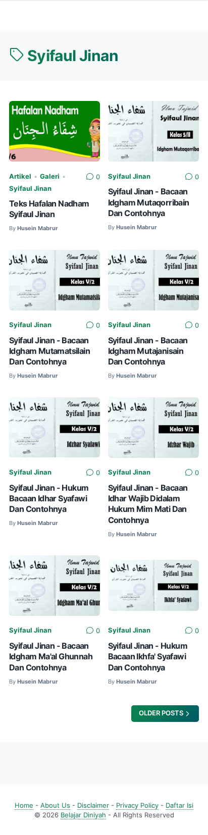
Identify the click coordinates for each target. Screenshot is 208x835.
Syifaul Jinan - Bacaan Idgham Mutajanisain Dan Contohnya (148, 351)
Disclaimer (93, 805)
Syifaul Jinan (30, 188)
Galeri (50, 176)
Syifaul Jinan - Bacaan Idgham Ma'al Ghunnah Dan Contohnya (50, 656)
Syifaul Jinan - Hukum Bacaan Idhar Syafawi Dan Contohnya (48, 498)
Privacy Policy (137, 805)
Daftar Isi (179, 805)
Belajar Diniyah (83, 815)
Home (24, 805)
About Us (55, 805)
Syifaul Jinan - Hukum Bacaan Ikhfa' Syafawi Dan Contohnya (147, 656)
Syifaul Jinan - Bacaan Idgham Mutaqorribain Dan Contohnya (148, 202)
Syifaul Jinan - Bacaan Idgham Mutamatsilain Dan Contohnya (49, 351)
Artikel (20, 176)
